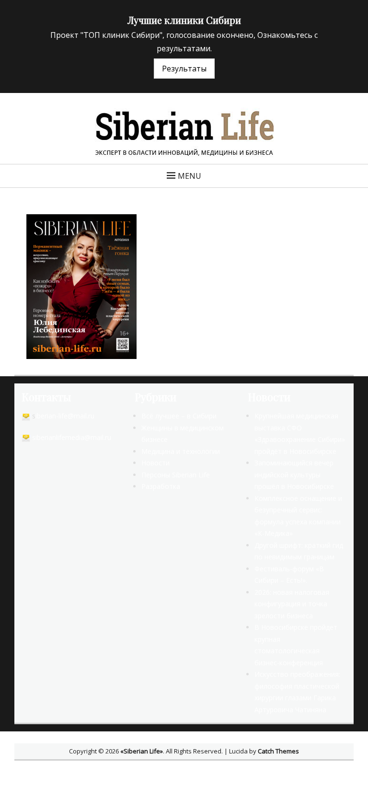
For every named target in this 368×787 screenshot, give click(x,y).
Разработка (160, 486)
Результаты (184, 68)
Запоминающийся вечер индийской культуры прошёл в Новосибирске (294, 474)
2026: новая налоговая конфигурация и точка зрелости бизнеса (291, 604)
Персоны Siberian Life (175, 474)
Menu (189, 176)
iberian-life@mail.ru (64, 415)
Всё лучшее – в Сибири (179, 415)
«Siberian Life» (141, 751)
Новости (155, 462)
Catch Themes (278, 751)
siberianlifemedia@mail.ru (71, 437)
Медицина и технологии (180, 451)
